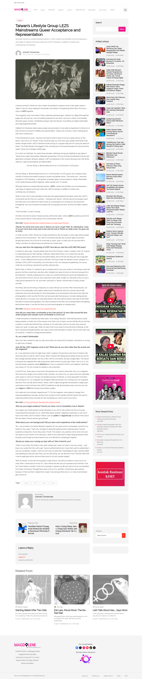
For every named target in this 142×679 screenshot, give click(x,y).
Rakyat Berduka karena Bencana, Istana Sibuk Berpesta (114, 176)
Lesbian (26, 483)
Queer (44, 483)
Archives (99, 531)
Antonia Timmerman (31, 52)
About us (85, 676)
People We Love (80, 9)
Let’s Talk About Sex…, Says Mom (110, 610)
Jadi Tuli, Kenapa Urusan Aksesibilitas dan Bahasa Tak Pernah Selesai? (115, 187)
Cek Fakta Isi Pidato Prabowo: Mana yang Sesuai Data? (113, 166)
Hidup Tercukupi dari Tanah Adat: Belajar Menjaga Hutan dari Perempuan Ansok (115, 247)
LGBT (35, 483)
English (112, 9)
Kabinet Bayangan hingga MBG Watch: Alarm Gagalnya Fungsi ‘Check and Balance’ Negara (115, 87)
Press (119, 676)
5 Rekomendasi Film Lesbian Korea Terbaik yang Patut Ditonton (109, 418)
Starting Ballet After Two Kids (31, 610)
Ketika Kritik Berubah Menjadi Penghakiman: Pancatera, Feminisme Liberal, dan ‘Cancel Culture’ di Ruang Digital (114, 74)
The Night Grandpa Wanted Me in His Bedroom (109, 441)
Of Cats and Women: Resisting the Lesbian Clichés (41, 402)
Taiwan (53, 483)
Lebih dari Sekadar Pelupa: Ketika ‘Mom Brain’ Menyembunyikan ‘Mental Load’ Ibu (115, 209)
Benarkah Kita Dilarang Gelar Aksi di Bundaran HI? (115, 197)
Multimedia (91, 10)
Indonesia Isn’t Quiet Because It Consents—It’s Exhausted (115, 61)
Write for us (95, 676)
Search (99, 22)
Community (102, 10)
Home (35, 9)
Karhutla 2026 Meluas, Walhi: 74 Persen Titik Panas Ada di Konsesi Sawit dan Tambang (114, 221)
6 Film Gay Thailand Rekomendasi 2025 (110, 434)
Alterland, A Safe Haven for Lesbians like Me (39, 309)
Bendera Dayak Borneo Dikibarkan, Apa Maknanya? (114, 155)
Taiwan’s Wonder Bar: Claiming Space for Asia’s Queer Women (46, 223)
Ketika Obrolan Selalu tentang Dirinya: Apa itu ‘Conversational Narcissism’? (114, 132)
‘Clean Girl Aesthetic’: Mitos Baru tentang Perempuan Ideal (115, 110)
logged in (21, 557)
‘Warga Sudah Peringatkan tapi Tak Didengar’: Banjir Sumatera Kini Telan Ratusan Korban (109, 427)
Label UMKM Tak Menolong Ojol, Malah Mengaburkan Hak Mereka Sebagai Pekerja (115, 49)
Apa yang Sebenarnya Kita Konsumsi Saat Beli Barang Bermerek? (115, 268)
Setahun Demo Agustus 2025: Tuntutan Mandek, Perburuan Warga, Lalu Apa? (114, 234)
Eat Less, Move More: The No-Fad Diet (70, 611)
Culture (69, 10)
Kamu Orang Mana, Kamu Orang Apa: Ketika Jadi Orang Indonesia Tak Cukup (66, 529)
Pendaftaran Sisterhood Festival (114, 257)
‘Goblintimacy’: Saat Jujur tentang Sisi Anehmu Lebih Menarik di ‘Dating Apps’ (115, 144)
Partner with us (108, 676)
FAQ (126, 676)
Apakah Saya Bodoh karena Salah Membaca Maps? (114, 121)
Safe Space (51, 9)
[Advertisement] (111, 509)
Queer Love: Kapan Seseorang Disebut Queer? (110, 449)
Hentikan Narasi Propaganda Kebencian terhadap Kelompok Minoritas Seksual (38, 529)
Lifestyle (60, 10)
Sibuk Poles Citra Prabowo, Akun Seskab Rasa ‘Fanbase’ (115, 99)
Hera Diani (60, 607)
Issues (42, 10)
